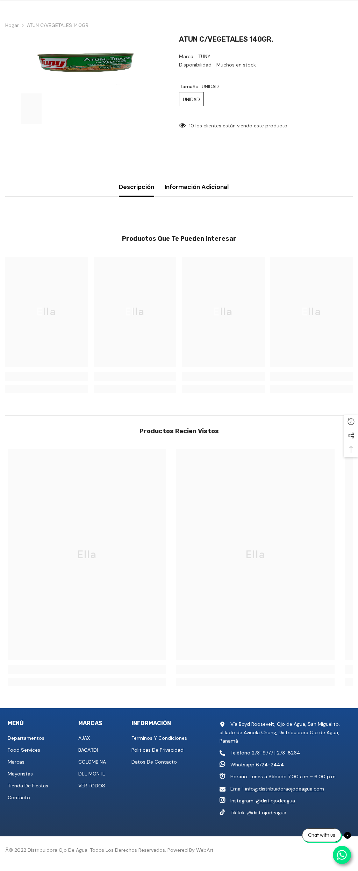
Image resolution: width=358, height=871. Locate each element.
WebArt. (205, 850)
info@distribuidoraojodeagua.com (284, 789)
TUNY (204, 56)
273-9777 (262, 753)
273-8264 (288, 753)
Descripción (136, 187)
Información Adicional (197, 187)
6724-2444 (270, 764)
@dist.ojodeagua (275, 801)
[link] (46, 376)
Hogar (12, 25)
